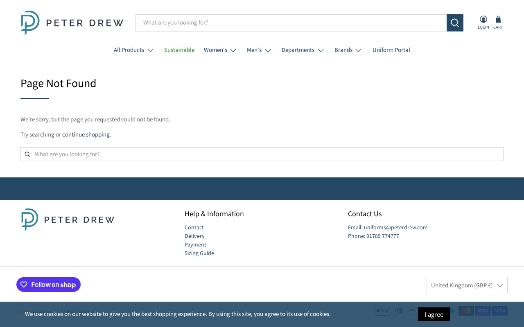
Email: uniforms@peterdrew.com (388, 228)
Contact (194, 228)
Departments (298, 50)
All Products (129, 50)
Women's (215, 50)
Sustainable (179, 50)
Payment (195, 245)
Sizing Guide (199, 253)
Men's (254, 50)
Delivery (195, 236)
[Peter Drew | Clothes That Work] (72, 23)
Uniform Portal (391, 50)
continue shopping (86, 134)
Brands (343, 50)
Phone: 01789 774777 (373, 236)
